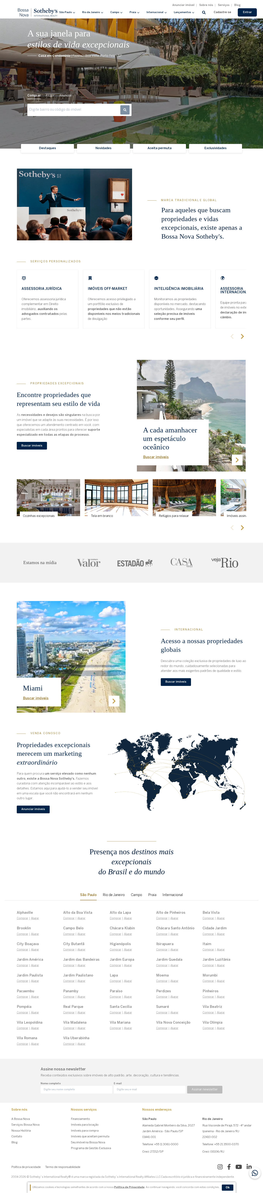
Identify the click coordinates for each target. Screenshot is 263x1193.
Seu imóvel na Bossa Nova (88, 1142)
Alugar (35, 918)
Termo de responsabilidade (62, 1167)
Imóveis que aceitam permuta (90, 1136)
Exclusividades (215, 148)
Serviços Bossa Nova (25, 1125)
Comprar (22, 918)
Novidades (103, 148)
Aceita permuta (159, 148)
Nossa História (21, 1130)
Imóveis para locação (85, 1125)
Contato (16, 1136)
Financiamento (80, 1119)
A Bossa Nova (20, 1119)
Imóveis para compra (85, 1130)
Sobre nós (206, 5)
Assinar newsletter (205, 1089)
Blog (237, 5)
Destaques (47, 148)
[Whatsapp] (255, 1173)
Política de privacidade (26, 1167)
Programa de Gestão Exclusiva (91, 1148)
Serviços (223, 5)
